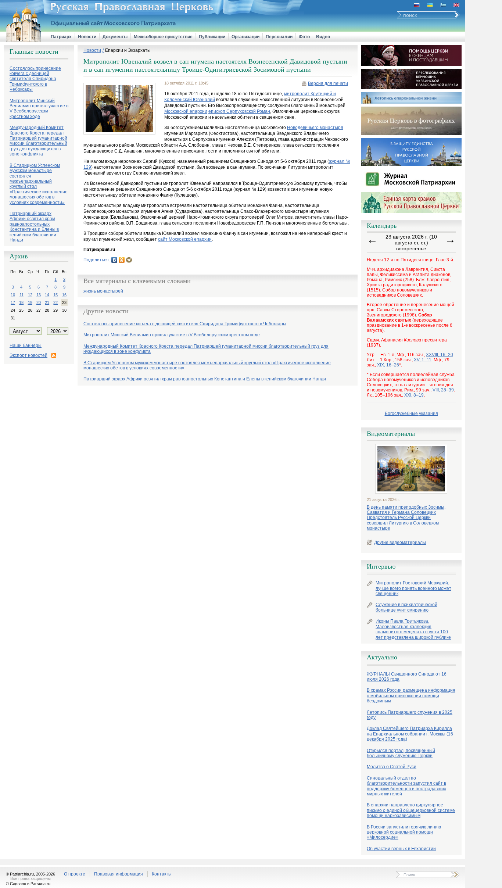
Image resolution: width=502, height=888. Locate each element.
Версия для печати (328, 83)
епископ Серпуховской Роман (239, 111)
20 (38, 302)
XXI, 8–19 (414, 395)
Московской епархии (185, 111)
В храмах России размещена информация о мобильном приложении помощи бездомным (411, 695)
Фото (304, 36)
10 (13, 295)
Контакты (162, 874)
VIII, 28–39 (443, 390)
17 (13, 302)
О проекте (74, 874)
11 (21, 295)
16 (64, 295)
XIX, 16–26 (388, 365)
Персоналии (279, 36)
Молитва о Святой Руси (391, 766)
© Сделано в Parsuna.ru (28, 883)
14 (47, 295)
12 (30, 295)
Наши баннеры (26, 345)
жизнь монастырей (103, 291)
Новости (87, 36)
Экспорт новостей (28, 355)
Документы (115, 36)
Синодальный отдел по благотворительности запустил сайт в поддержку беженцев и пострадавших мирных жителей (406, 786)
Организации (245, 36)
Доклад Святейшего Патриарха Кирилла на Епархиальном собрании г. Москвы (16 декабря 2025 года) (410, 734)
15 (55, 295)
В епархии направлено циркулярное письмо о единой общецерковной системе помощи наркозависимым (411, 810)
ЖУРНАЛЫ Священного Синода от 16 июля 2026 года (407, 677)
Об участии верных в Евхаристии (401, 848)
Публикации (212, 36)
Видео (323, 36)
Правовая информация (118, 874)
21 (47, 302)
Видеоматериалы (391, 433)
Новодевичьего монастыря (315, 127)
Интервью (381, 566)
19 (30, 302)
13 (38, 295)
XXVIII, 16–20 (439, 354)
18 (21, 302)
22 (55, 302)
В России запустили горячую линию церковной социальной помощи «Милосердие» (404, 832)
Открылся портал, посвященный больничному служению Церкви (401, 753)
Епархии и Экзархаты (128, 50)
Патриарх (61, 36)
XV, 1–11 (422, 359)
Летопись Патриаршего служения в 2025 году (409, 715)
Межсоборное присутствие (163, 36)
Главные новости (34, 51)
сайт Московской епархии (185, 239)
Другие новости (106, 311)
